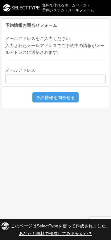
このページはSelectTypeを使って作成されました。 (60, 229)
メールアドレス (20, 70)
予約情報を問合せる (55, 97)
